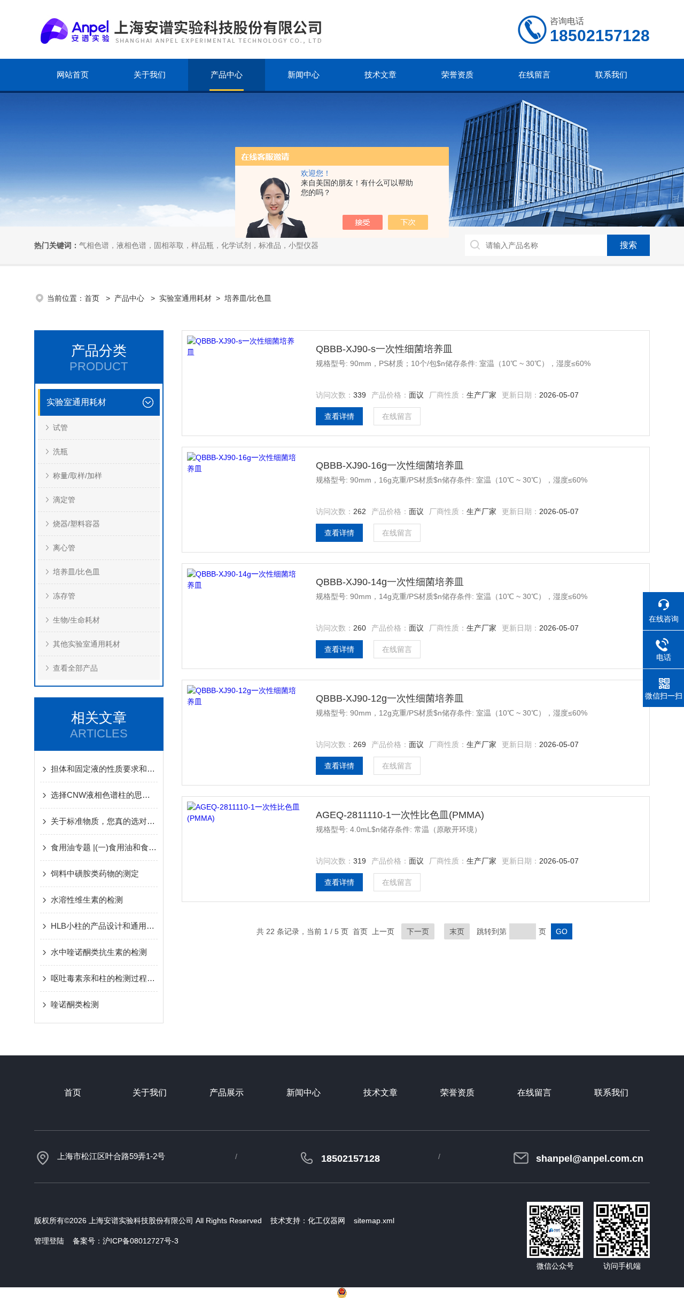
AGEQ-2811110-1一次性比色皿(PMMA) (400, 815)
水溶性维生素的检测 (87, 899)
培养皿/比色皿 (247, 298)
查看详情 (339, 416)
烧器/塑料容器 (76, 523)
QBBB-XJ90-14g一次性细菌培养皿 (390, 582)
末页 (456, 931)
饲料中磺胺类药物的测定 (95, 873)
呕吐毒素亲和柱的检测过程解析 (104, 978)
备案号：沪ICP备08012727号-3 (125, 1241)
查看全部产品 (75, 668)
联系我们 (611, 74)
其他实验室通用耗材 (86, 644)
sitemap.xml (374, 1220)
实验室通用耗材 (185, 298)
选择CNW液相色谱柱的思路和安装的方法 (104, 794)
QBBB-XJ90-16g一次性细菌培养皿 (390, 465)
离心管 (64, 547)
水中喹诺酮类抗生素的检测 (99, 952)
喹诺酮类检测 (75, 1004)
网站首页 (73, 74)
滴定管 (64, 499)
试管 (60, 427)
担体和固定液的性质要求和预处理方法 (104, 768)
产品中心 (227, 74)
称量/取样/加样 (77, 475)
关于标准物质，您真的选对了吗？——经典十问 (104, 821)
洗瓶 (60, 451)
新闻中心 (303, 74)
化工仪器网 (326, 1220)
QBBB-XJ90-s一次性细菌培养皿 (384, 349)
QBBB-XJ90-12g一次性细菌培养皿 (390, 698)
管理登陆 (49, 1241)
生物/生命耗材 (76, 620)
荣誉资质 (457, 74)
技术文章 (380, 74)
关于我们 (150, 74)
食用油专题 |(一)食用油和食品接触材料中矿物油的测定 (104, 847)
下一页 (418, 931)
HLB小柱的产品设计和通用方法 (104, 925)
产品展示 (226, 1092)
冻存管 (64, 596)
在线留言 (534, 74)
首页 (93, 298)
